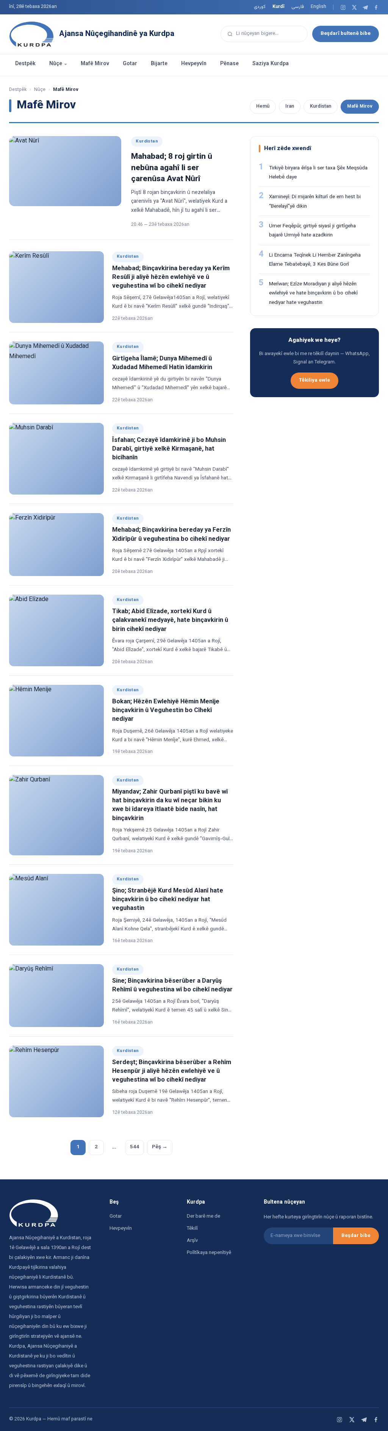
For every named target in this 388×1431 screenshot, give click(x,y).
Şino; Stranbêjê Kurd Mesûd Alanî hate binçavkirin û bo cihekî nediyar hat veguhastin (167, 899)
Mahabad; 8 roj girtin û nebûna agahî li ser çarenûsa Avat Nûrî (171, 167)
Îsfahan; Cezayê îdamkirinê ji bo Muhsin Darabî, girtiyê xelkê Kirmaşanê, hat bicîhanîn (169, 449)
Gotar (130, 64)
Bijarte (159, 64)
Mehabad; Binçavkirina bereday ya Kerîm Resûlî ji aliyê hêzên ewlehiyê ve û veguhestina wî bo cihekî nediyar (171, 277)
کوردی (260, 7)
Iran (289, 106)
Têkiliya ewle (314, 380)
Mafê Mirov (95, 64)
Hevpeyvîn (194, 64)
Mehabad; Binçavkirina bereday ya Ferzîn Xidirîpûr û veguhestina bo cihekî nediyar (171, 534)
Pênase (229, 64)
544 (134, 1147)
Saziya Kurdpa (270, 64)
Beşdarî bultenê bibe (346, 34)
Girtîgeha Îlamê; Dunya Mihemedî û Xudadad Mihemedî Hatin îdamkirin (162, 363)
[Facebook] (376, 7)
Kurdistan (320, 106)
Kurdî (278, 7)
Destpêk (25, 64)
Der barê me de (203, 1216)
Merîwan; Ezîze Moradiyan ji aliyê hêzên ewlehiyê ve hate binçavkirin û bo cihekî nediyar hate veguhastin (313, 293)
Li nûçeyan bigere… (257, 34)
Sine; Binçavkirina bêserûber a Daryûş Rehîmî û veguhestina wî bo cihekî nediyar (172, 985)
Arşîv (192, 1241)
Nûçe (55, 64)
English (318, 7)
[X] (354, 7)
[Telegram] (365, 7)
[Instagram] (343, 7)
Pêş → (159, 1147)
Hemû (262, 106)
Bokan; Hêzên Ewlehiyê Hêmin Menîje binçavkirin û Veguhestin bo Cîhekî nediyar (165, 710)
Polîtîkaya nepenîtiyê (209, 1253)
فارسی (297, 7)
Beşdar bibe (356, 1236)
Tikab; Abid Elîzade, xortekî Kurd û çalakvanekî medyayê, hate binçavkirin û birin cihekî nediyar (170, 620)
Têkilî (192, 1228)
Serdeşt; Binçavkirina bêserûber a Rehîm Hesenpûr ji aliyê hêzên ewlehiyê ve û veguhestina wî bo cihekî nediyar (171, 1071)
